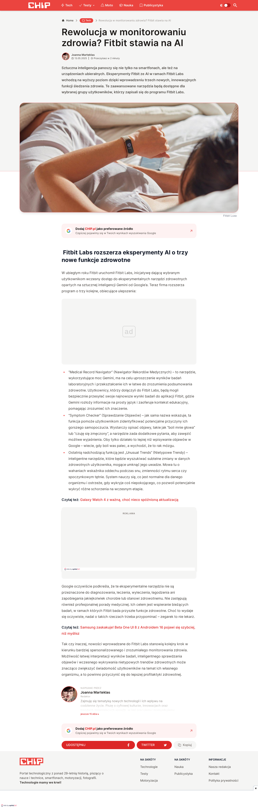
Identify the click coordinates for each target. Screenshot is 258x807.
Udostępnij (75, 745)
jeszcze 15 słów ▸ (90, 714)
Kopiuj (187, 745)
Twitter (148, 745)
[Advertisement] (129, 541)
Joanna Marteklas (83, 54)
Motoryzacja (149, 780)
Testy (87, 5)
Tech (68, 5)
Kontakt (214, 773)
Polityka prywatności (223, 780)
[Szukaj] (235, 5)
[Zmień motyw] (225, 5)
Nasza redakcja (220, 767)
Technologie (149, 767)
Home (70, 20)
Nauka (128, 5)
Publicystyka (153, 5)
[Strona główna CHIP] (39, 5)
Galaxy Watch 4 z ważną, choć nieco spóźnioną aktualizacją (129, 500)
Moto (109, 5)
